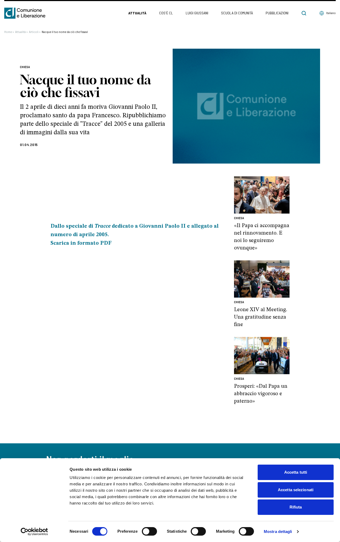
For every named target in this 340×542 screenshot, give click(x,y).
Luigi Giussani (197, 13)
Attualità (137, 13)
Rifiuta (296, 507)
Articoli (35, 32)
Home (9, 32)
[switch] (149, 531)
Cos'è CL (166, 13)
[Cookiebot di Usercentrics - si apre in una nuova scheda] (34, 532)
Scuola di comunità (237, 13)
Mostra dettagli (278, 531)
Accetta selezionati (295, 489)
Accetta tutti (295, 472)
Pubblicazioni (277, 13)
